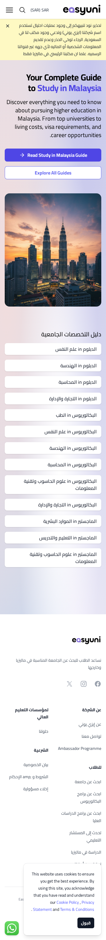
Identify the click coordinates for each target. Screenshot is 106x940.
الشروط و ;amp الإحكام (28, 777)
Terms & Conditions (63, 909)
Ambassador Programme (79, 748)
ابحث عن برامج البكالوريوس (89, 797)
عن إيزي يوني (90, 724)
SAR (40, 10)
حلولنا (43, 731)
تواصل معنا (91, 736)
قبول (86, 923)
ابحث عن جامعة (88, 782)
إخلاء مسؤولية (35, 789)
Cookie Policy (68, 902)
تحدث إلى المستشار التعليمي (85, 836)
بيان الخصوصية (36, 764)
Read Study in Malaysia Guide (57, 155)
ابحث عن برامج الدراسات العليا (81, 816)
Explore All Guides (53, 172)
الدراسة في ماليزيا (86, 852)
